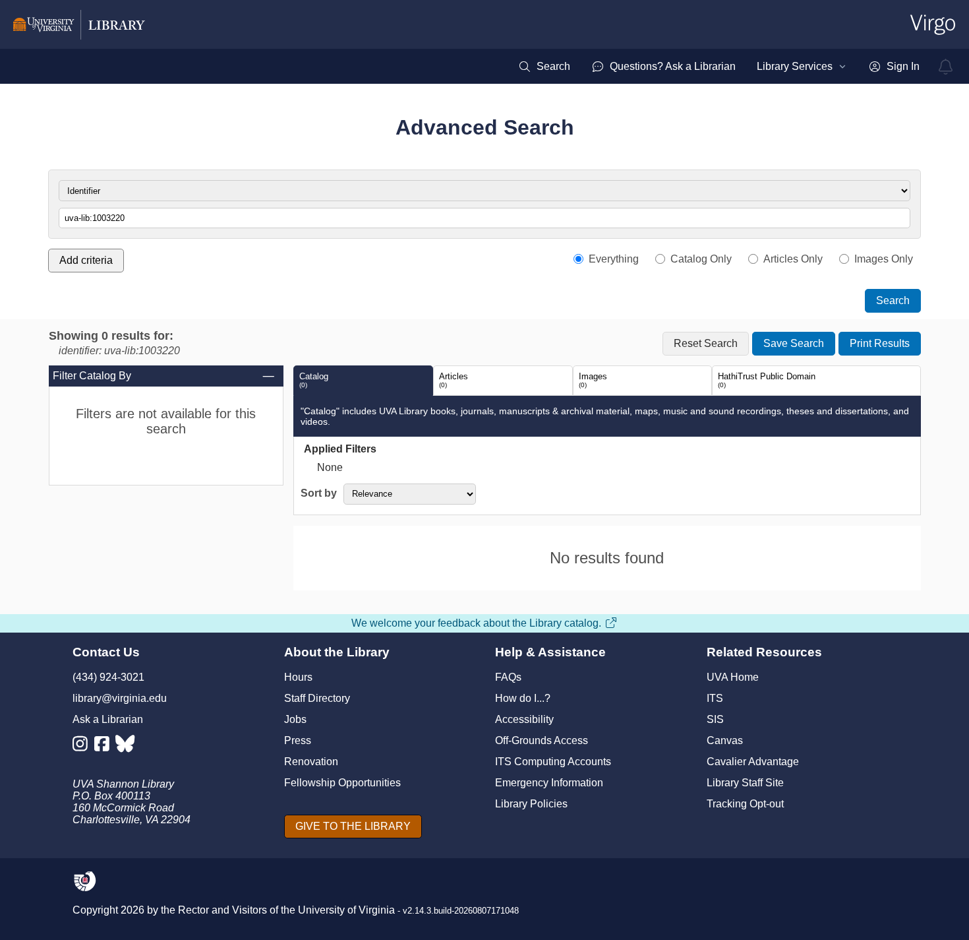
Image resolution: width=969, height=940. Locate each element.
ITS (715, 698)
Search (893, 300)
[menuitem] (544, 66)
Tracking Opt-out (745, 803)
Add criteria (86, 260)
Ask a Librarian (108, 719)
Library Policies (531, 803)
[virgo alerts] (946, 66)
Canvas (725, 740)
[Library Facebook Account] (105, 746)
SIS (715, 719)
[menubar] (718, 66)
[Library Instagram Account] (83, 746)
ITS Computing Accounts (553, 761)
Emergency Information (549, 782)
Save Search (793, 343)
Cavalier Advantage (753, 761)
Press (297, 740)
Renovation (311, 761)
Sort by (319, 493)
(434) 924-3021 (108, 677)
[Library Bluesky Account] (126, 746)
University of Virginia (346, 910)
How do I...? (522, 698)
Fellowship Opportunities (342, 782)
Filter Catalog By (92, 375)
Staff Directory (317, 698)
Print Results (880, 343)
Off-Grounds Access (541, 740)
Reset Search (706, 343)
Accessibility (524, 719)
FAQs (508, 677)
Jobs (295, 719)
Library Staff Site (745, 782)
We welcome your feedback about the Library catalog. (476, 623)
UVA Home (733, 677)
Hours (298, 677)
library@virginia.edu (120, 698)
